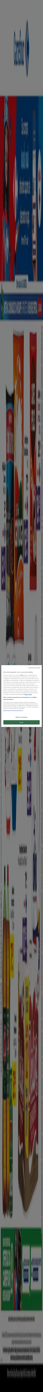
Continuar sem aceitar (34, 667)
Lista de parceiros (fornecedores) (13, 710)
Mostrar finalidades (21, 717)
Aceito (21, 722)
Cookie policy (28, 694)
